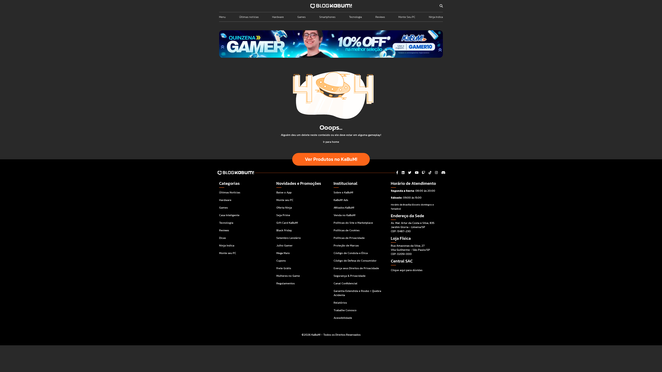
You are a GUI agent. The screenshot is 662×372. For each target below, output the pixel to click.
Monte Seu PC (406, 17)
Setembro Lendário (288, 238)
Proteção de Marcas (346, 245)
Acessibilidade (343, 318)
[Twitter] (409, 172)
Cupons (281, 261)
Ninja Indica (436, 17)
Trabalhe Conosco (345, 310)
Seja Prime (283, 215)
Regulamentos (285, 283)
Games (301, 17)
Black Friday (284, 230)
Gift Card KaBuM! (287, 223)
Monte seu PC (227, 253)
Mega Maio (283, 253)
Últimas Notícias (229, 192)
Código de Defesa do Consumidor (355, 261)
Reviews (380, 17)
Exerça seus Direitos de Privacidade (356, 268)
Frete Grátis (283, 268)
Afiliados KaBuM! (344, 207)
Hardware (278, 17)
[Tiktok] (430, 172)
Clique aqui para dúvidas (406, 270)
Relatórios (340, 303)
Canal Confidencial (345, 283)
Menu (222, 17)
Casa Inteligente (229, 215)
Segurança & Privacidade (349, 276)
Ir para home (331, 142)
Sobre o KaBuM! (343, 192)
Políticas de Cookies (346, 230)
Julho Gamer (284, 245)
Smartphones (327, 17)
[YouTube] (416, 172)
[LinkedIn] (403, 172)
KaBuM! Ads (341, 200)
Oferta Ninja (284, 207)
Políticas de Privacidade (349, 238)
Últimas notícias (249, 17)
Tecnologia (355, 17)
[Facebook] (397, 172)
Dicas (222, 238)
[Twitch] (423, 172)
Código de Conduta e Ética (351, 253)
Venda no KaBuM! (344, 215)
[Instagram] (436, 172)
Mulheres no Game (288, 276)
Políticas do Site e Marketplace (353, 223)
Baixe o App (284, 192)
